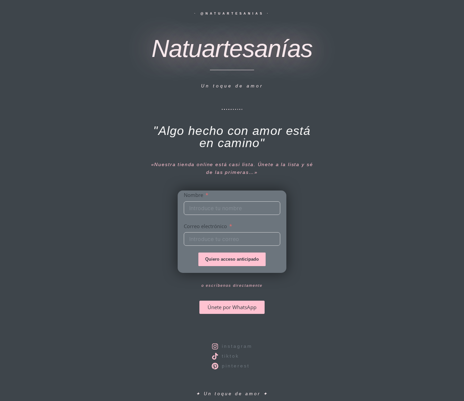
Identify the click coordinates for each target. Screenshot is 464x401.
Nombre (193, 195)
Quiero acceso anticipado (232, 259)
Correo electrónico (205, 226)
